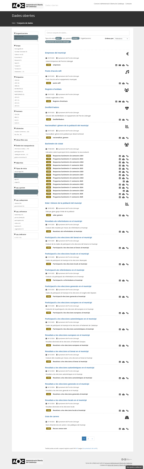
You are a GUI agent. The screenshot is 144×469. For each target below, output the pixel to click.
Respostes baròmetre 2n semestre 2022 (65, 162)
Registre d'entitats (53, 89)
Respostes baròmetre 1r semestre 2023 (65, 168)
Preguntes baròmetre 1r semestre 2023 (65, 181)
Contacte (128, 4)
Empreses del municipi (55, 53)
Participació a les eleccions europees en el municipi (68, 303)
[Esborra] (60, 38)
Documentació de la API (90, 448)
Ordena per (109, 38)
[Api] (127, 65)
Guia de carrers (52, 416)
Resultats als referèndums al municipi (64, 231)
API (77, 448)
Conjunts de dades (25, 23)
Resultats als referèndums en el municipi (63, 221)
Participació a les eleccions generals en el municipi (68, 286)
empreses (54, 65)
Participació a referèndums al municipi (64, 280)
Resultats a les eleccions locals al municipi (66, 410)
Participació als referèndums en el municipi (64, 270)
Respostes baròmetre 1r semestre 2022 (65, 165)
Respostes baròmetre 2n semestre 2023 (65, 172)
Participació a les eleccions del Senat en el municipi (68, 237)
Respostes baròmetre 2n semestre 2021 (65, 156)
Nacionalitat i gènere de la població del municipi (66, 125)
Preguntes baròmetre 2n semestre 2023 (65, 184)
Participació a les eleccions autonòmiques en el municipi (70, 319)
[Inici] (28, 6)
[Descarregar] (123, 65)
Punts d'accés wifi (53, 71)
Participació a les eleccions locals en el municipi (67, 254)
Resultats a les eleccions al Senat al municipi (67, 361)
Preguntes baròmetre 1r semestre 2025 (65, 197)
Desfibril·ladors (52, 107)
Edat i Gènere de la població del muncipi (63, 203)
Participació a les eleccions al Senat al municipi (68, 248)
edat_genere (55, 215)
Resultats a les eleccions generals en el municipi (67, 384)
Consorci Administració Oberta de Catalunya (109, 4)
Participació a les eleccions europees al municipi (68, 313)
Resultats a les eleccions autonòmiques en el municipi (69, 368)
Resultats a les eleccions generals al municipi (67, 394)
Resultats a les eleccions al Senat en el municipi (67, 351)
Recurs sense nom (57, 428)
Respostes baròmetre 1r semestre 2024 (65, 187)
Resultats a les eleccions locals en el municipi (66, 400)
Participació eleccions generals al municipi (66, 296)
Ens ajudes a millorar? (134, 467)
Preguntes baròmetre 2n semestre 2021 (65, 175)
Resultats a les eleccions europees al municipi (67, 345)
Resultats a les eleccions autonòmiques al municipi (69, 378)
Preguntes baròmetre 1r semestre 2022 (65, 159)
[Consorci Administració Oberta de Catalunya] (126, 460)
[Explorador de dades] (116, 65)
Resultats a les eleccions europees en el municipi (67, 335)
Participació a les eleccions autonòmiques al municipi (70, 329)
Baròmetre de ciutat (54, 144)
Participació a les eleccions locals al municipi (67, 264)
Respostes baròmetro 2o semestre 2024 (65, 191)
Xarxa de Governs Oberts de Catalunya (120, 465)
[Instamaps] (120, 65)
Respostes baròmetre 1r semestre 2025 (65, 194)
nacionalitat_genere (57, 138)
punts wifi (54, 83)
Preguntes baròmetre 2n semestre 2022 (65, 178)
